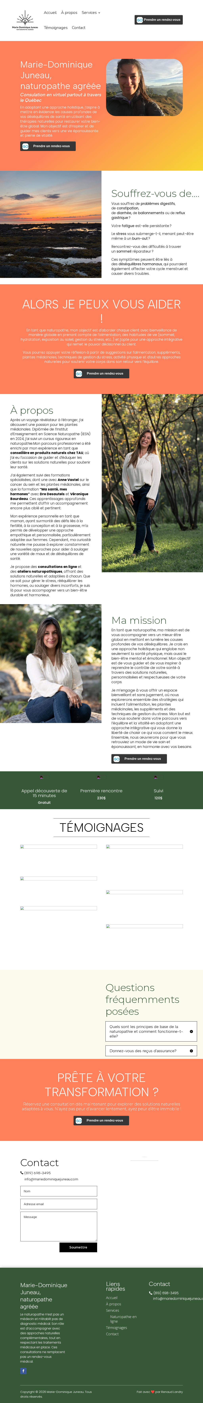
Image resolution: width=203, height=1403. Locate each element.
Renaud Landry (172, 1392)
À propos (69, 12)
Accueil (50, 12)
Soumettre (78, 1247)
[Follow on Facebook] (23, 1371)
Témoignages (56, 27)
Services (89, 12)
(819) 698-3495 (37, 1173)
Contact (78, 27)
